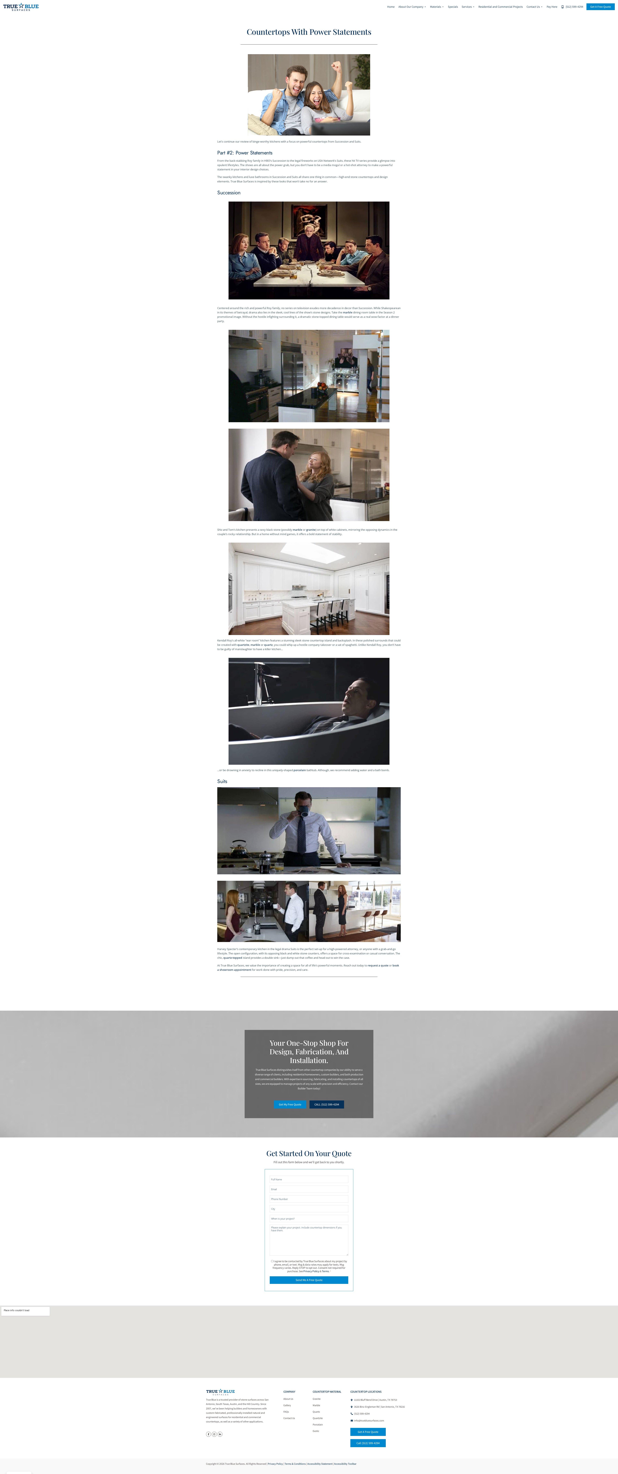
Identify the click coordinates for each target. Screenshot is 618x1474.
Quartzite (318, 1418)
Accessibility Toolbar (345, 1463)
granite (311, 530)
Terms (325, 1271)
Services (467, 7)
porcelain (300, 770)
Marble (316, 1405)
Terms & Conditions (295, 1463)
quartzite (243, 645)
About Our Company (410, 7)
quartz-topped (232, 958)
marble (347, 312)
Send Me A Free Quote (309, 1280)
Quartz (316, 1411)
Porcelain (318, 1424)
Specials (453, 7)
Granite (317, 1399)
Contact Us (533, 7)
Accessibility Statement (319, 1463)
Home (391, 7)
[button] (412, 7)
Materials (435, 7)
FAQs (286, 1411)
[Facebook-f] (208, 1434)
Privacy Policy (311, 1271)
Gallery (287, 1405)
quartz (268, 645)
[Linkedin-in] (220, 1434)
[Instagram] (214, 1434)
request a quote (378, 965)
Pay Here (552, 7)
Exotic (316, 1431)
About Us (288, 1399)
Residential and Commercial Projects (500, 7)
